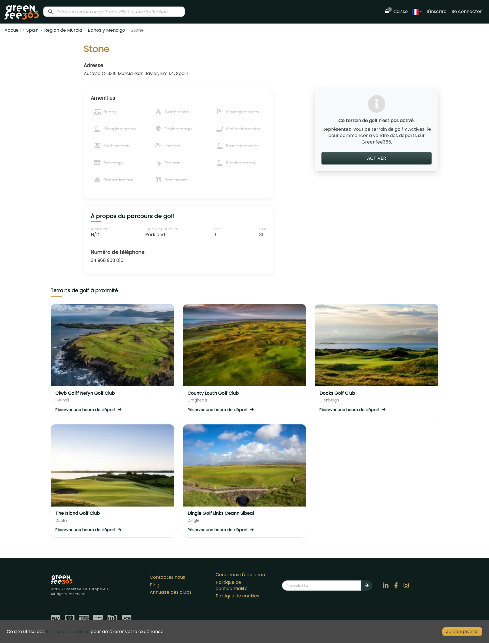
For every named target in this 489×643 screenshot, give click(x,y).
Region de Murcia (63, 30)
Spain (32, 30)
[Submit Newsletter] (366, 585)
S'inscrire (437, 11)
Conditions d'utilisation (240, 574)
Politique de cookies (237, 596)
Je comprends (462, 631)
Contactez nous (167, 577)
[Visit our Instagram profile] (406, 585)
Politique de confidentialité (232, 585)
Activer (376, 158)
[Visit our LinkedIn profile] (386, 585)
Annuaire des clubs (171, 592)
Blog (154, 585)
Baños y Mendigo (106, 30)
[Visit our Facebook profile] (396, 585)
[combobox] (114, 12)
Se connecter (467, 11)
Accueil (13, 30)
